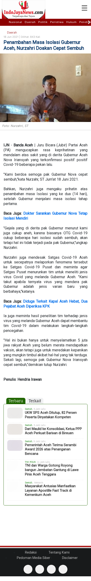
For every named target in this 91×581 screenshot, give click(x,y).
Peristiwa (57, 22)
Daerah (30, 22)
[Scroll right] (89, 22)
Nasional (15, 22)
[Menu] (84, 8)
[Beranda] (5, 22)
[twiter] (51, 569)
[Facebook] (28, 569)
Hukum (71, 22)
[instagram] (63, 569)
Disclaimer (69, 558)
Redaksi (30, 552)
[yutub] (39, 569)
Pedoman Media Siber (33, 558)
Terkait (35, 401)
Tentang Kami (59, 552)
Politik (43, 22)
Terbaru (16, 401)
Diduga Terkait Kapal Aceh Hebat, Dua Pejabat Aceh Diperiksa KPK (46, 303)
